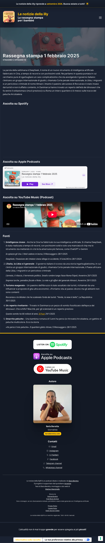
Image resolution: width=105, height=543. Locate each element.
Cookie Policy (52, 508)
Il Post (42, 313)
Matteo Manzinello (52, 489)
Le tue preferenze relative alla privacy (64, 539)
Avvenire (67, 483)
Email (53, 446)
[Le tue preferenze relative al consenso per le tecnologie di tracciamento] (100, 538)
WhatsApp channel (54, 467)
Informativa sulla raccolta (28, 539)
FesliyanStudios (52, 496)
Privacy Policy (52, 506)
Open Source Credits (52, 511)
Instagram (54, 450)
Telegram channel (54, 463)
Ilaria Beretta (73, 481)
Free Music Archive (52, 499)
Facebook (54, 459)
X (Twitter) (54, 455)
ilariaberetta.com (52, 434)
